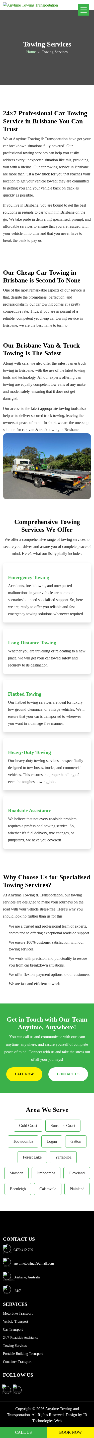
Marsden (16, 1173)
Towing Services (15, 1346)
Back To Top (83, 1417)
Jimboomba (46, 1173)
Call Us (23, 1432)
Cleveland (77, 1173)
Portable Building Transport (23, 1354)
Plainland (77, 1189)
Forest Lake (32, 1157)
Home (31, 52)
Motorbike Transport (18, 1313)
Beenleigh (18, 1189)
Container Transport (17, 1362)
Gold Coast (28, 1125)
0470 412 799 (23, 1250)
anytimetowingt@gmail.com (34, 1264)
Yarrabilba (63, 1157)
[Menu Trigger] (83, 10)
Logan (52, 1141)
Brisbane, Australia (27, 1277)
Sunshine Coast (63, 1125)
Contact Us (68, 1074)
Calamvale (47, 1189)
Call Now (24, 1074)
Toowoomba (23, 1141)
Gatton (75, 1141)
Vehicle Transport (15, 1321)
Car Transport (13, 1329)
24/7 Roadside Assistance (20, 1337)
